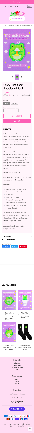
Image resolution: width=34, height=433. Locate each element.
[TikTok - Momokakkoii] (15, 402)
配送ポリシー (13, 426)
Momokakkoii (13, 423)
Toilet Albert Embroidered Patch (25, 314)
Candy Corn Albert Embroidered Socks (25, 346)
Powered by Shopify (23, 423)
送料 (10, 95)
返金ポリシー (7, 424)
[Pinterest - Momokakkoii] (18, 402)
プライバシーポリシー (18, 424)
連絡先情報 (21, 426)
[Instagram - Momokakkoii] (12, 402)
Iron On (14, 103)
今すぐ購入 (17, 121)
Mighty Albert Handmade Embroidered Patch (9, 315)
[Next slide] (21, 77)
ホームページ (5, 25)
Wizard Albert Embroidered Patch (9, 346)
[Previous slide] (12, 77)
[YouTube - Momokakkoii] (21, 402)
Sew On (7, 103)
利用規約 (28, 424)
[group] (17, 77)
